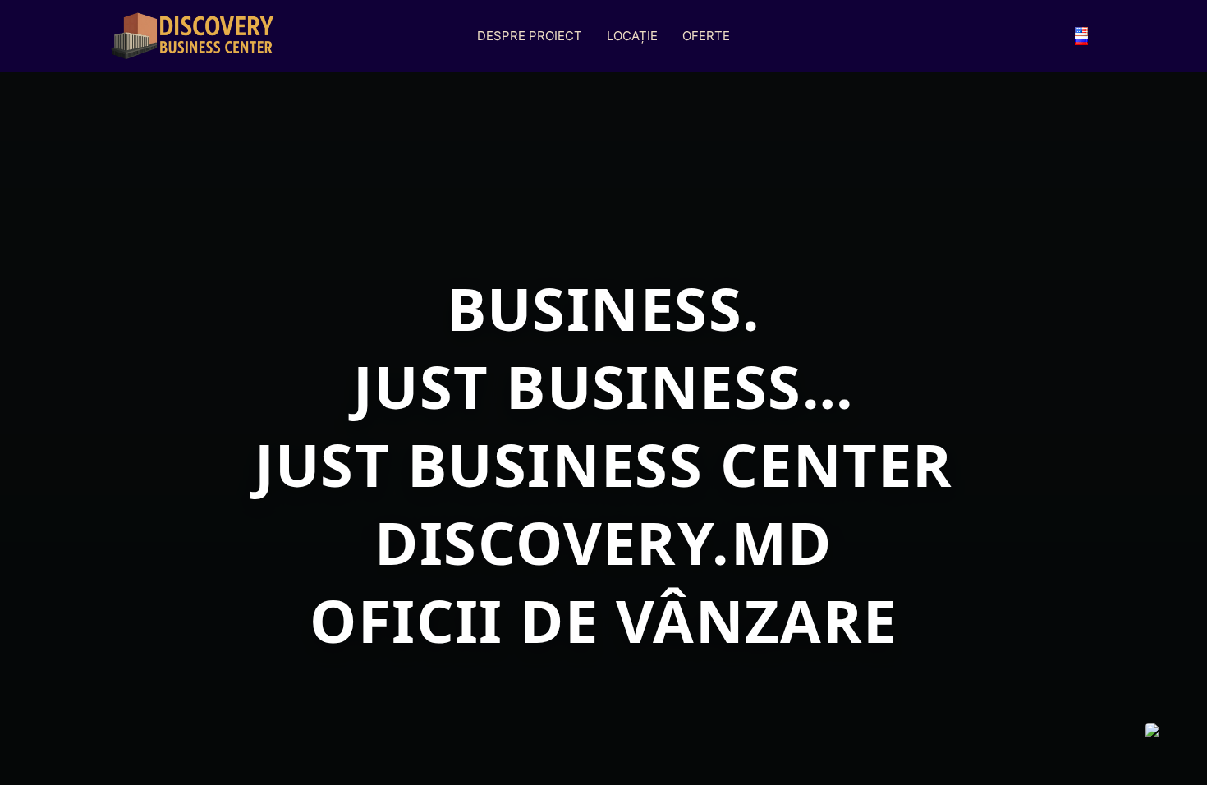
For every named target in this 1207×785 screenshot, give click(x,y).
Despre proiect (529, 36)
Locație (632, 36)
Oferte (706, 36)
